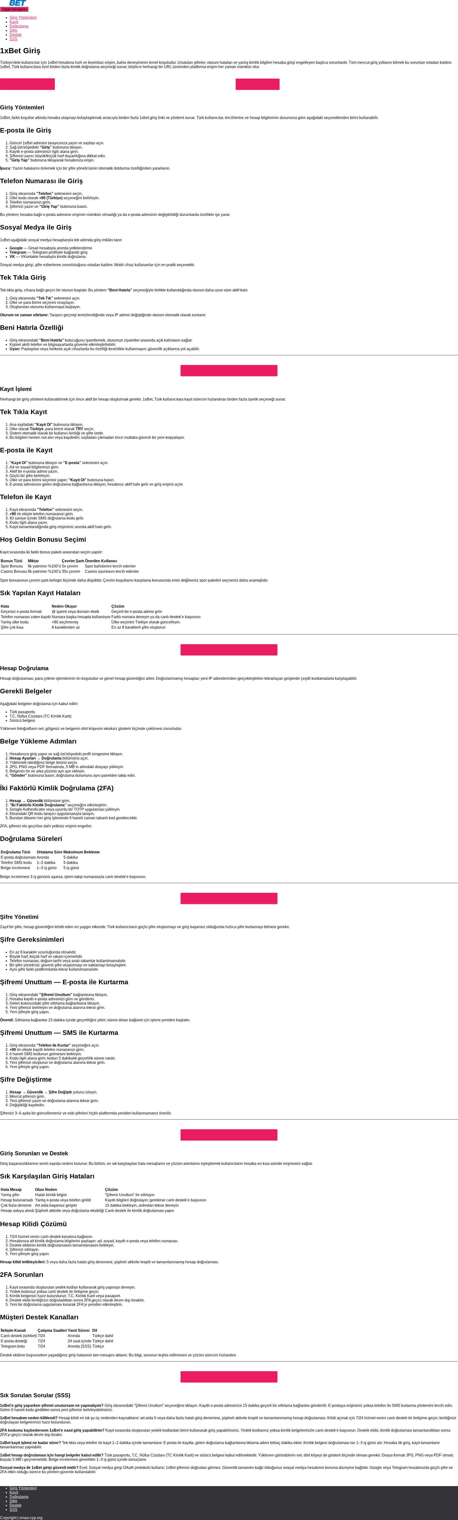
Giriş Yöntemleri (23, 18)
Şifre (13, 30)
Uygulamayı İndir (258, 84)
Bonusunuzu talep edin (27, 84)
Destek (15, 35)
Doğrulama (19, 26)
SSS (13, 39)
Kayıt (14, 22)
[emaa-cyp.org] (13, 4)
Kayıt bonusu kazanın (206, 371)
